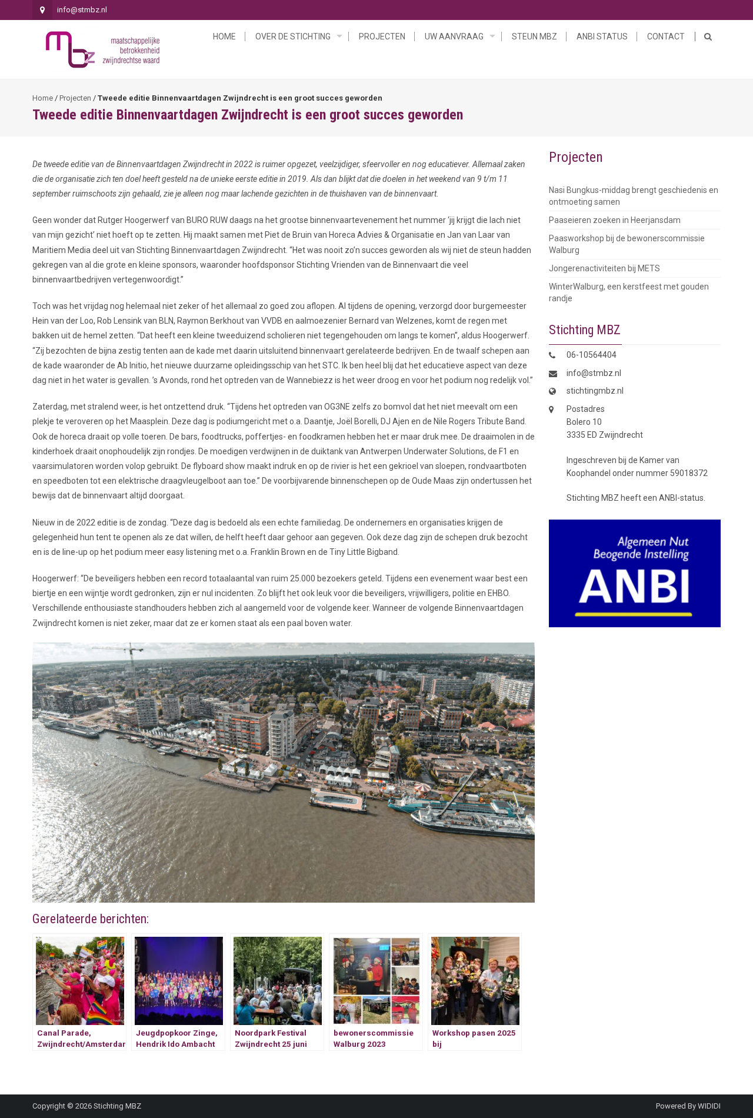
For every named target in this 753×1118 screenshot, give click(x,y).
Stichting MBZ (117, 1106)
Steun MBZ (534, 36)
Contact (666, 36)
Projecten (382, 36)
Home (224, 36)
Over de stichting (293, 36)
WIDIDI (709, 1106)
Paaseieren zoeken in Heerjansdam (615, 220)
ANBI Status (602, 36)
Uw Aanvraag (454, 36)
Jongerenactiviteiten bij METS (604, 268)
